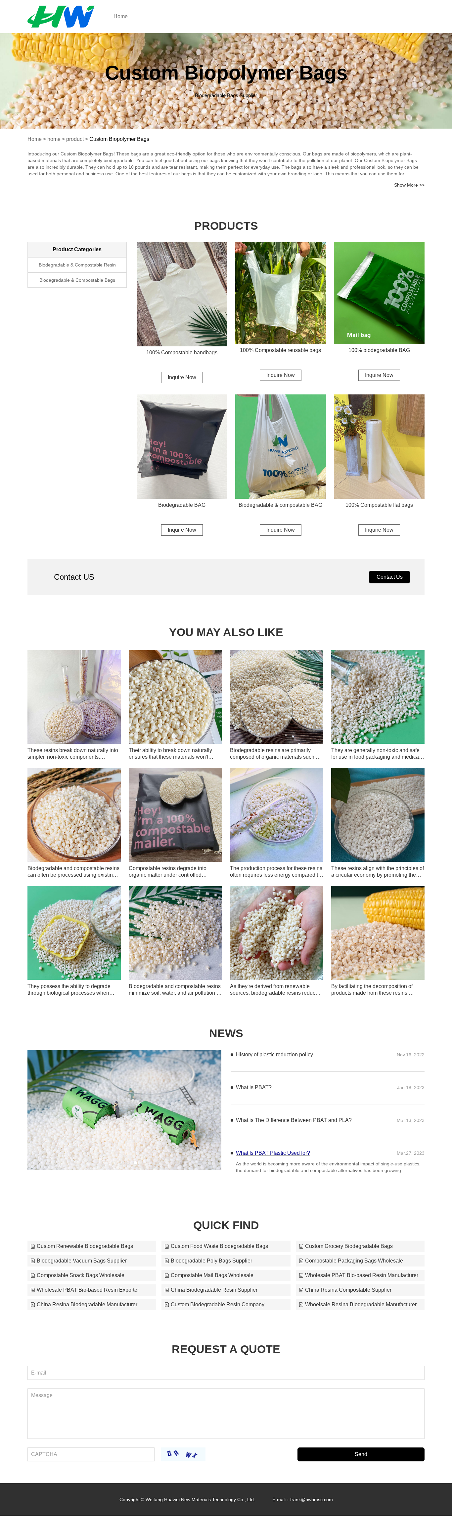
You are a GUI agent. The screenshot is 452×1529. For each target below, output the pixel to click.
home (54, 139)
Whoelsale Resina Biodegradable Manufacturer (361, 1311)
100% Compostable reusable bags (280, 350)
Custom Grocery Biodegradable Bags (349, 1253)
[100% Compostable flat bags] (379, 446)
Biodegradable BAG (181, 505)
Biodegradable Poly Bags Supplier (211, 1267)
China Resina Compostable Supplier (348, 1296)
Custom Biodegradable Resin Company (217, 1311)
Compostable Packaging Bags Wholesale (354, 1267)
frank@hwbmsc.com (311, 1506)
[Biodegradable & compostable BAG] (280, 446)
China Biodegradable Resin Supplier (214, 1296)
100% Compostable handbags (181, 352)
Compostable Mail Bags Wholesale (212, 1282)
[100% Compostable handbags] (182, 294)
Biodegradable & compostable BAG (280, 505)
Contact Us (390, 577)
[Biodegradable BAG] (182, 446)
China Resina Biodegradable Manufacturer (87, 1311)
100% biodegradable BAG (379, 350)
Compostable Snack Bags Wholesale (80, 1282)
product (75, 139)
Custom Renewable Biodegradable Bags (85, 1253)
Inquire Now (182, 377)
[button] (113, 1163)
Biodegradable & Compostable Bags (77, 280)
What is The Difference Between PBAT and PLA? (294, 1144)
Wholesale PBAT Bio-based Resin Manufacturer (361, 1282)
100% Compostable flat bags (379, 505)
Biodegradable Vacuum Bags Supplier (82, 1267)
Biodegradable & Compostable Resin (77, 264)
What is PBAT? (254, 1111)
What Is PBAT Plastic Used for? (273, 1177)
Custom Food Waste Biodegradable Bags (219, 1253)
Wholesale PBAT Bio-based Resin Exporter (88, 1296)
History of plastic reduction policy (274, 1054)
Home (120, 16)
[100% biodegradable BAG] (379, 293)
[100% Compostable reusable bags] (280, 293)
